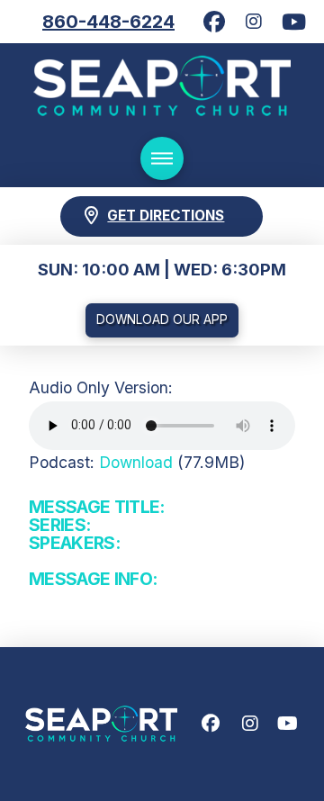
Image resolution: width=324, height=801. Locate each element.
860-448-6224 (108, 21)
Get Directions (165, 215)
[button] (162, 158)
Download (136, 462)
